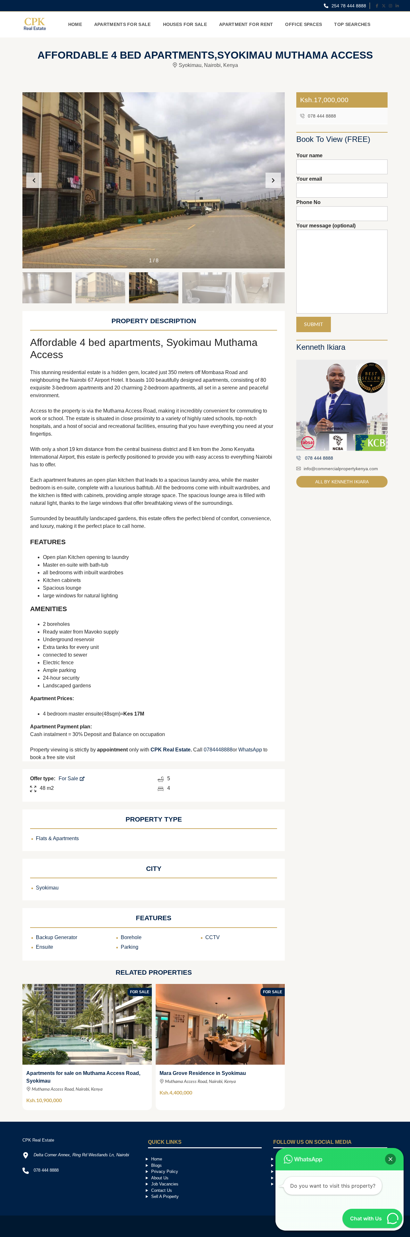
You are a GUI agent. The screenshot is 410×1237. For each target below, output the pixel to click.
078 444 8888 (321, 116)
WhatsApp (250, 749)
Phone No (308, 202)
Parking (129, 947)
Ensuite (44, 947)
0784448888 (218, 749)
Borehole (131, 937)
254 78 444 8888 (348, 5)
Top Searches (352, 24)
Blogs (156, 1165)
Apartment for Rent (246, 24)
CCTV (212, 937)
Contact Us (161, 1190)
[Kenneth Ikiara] (342, 405)
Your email (309, 179)
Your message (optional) (326, 225)
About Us (159, 1178)
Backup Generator (56, 937)
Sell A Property (165, 1196)
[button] (273, 180)
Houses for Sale (185, 24)
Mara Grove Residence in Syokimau (203, 1073)
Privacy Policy (164, 1171)
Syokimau (47, 887)
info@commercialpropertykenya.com (341, 468)
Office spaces (303, 24)
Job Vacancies (164, 1184)
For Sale (69, 778)
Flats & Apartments (57, 838)
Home (75, 24)
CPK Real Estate (171, 749)
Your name (309, 155)
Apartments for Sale (122, 24)
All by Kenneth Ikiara (342, 481)
